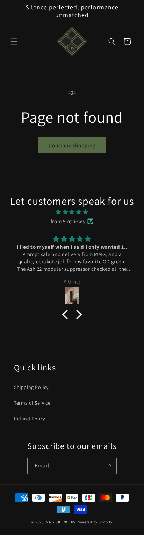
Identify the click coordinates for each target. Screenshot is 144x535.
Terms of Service (32, 403)
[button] (14, 41)
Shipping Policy (31, 387)
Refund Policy (29, 418)
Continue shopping (72, 145)
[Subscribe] (108, 466)
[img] (72, 212)
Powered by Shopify (95, 522)
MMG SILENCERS (60, 522)
